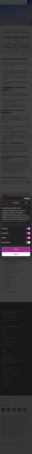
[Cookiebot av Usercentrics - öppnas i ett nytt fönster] (23, 199)
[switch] (28, 233)
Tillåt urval (16, 254)
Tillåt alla (16, 249)
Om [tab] (26, 202)
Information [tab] (16, 202)
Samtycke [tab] (5, 202)
